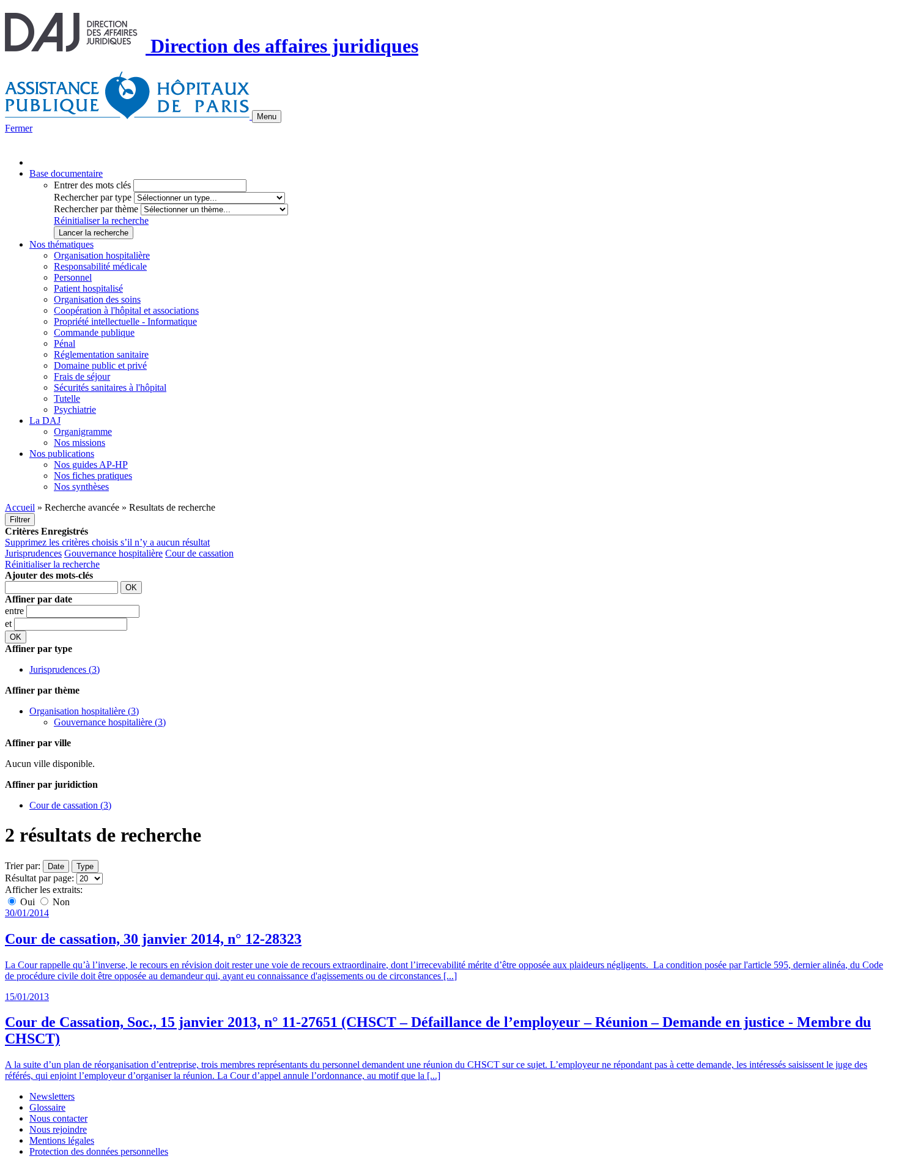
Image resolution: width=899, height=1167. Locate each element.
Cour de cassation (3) (70, 805)
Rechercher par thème (96, 209)
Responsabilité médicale (100, 266)
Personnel (73, 277)
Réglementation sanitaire (101, 354)
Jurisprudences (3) (64, 669)
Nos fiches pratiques (93, 475)
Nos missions (79, 442)
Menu (266, 116)
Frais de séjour (82, 376)
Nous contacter (58, 1118)
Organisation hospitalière (102, 255)
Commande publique (94, 332)
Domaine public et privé (100, 365)
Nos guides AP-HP (91, 464)
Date (56, 866)
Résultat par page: (39, 878)
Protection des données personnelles (98, 1151)
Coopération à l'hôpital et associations (126, 310)
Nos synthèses (81, 486)
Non (60, 902)
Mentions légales (61, 1140)
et (9, 623)
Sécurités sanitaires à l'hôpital (110, 387)
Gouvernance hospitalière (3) (110, 722)
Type (85, 866)
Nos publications (61, 453)
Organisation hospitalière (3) (84, 711)
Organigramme (83, 431)
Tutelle (67, 398)
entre (15, 611)
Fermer (18, 128)
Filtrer (20, 519)
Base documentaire (66, 173)
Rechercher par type (92, 197)
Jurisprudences (33, 553)
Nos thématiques (61, 244)
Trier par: (22, 866)
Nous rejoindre (58, 1129)
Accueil (20, 507)
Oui (27, 902)
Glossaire (47, 1107)
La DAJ (45, 420)
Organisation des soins (97, 299)
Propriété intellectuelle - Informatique (125, 321)
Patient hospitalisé (88, 288)
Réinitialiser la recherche (101, 220)
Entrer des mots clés (92, 185)
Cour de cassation (199, 553)
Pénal (64, 343)
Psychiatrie (75, 409)
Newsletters (52, 1096)
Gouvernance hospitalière (113, 553)
